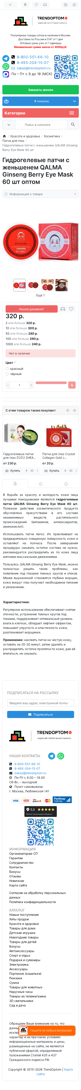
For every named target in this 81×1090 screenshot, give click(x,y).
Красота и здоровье (24, 923)
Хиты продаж (19, 919)
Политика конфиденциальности (32, 902)
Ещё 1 (40, 295)
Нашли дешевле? (31, 309)
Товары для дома (22, 928)
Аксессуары (18, 969)
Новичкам (16, 881)
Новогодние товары (24, 937)
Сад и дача (17, 1005)
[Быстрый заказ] (72, 385)
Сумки (14, 982)
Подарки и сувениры (24, 960)
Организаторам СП (23, 853)
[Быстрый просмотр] (32, 470)
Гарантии (16, 858)
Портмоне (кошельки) (25, 973)
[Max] (5, 74)
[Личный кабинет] (74, 5)
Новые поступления (24, 914)
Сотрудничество (21, 862)
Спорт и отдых (19, 955)
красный (16, 368)
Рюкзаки (15, 978)
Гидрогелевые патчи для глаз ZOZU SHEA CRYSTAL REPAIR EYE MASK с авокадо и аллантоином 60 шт (18, 456)
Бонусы (15, 871)
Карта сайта (18, 885)
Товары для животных (26, 987)
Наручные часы (21, 991)
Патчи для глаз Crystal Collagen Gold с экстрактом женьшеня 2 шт (59, 456)
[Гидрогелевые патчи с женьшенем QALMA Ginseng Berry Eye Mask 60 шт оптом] (40, 240)
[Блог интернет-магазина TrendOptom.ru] (65, 5)
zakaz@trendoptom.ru (34, 68)
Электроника (19, 964)
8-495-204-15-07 (33, 63)
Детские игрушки (22, 933)
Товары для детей (22, 942)
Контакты (16, 867)
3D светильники (21, 1001)
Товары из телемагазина (27, 996)
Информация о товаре (26, 194)
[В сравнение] (63, 308)
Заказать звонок (40, 90)
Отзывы (15, 876)
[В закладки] (71, 308)
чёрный (15, 374)
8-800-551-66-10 (33, 57)
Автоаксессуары (21, 951)
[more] (37, 470)
